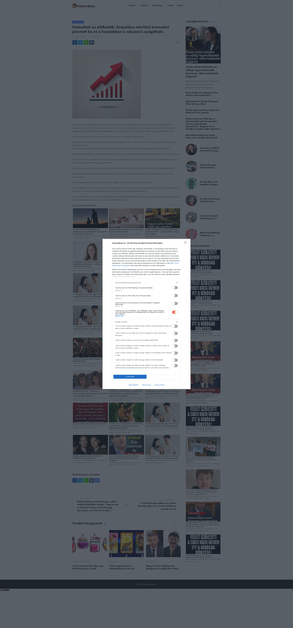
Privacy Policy (159, 385)
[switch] (175, 287)
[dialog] (146, 314)
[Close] (186, 243)
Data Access (146, 385)
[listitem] (146, 282)
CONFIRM (130, 377)
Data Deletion (133, 385)
